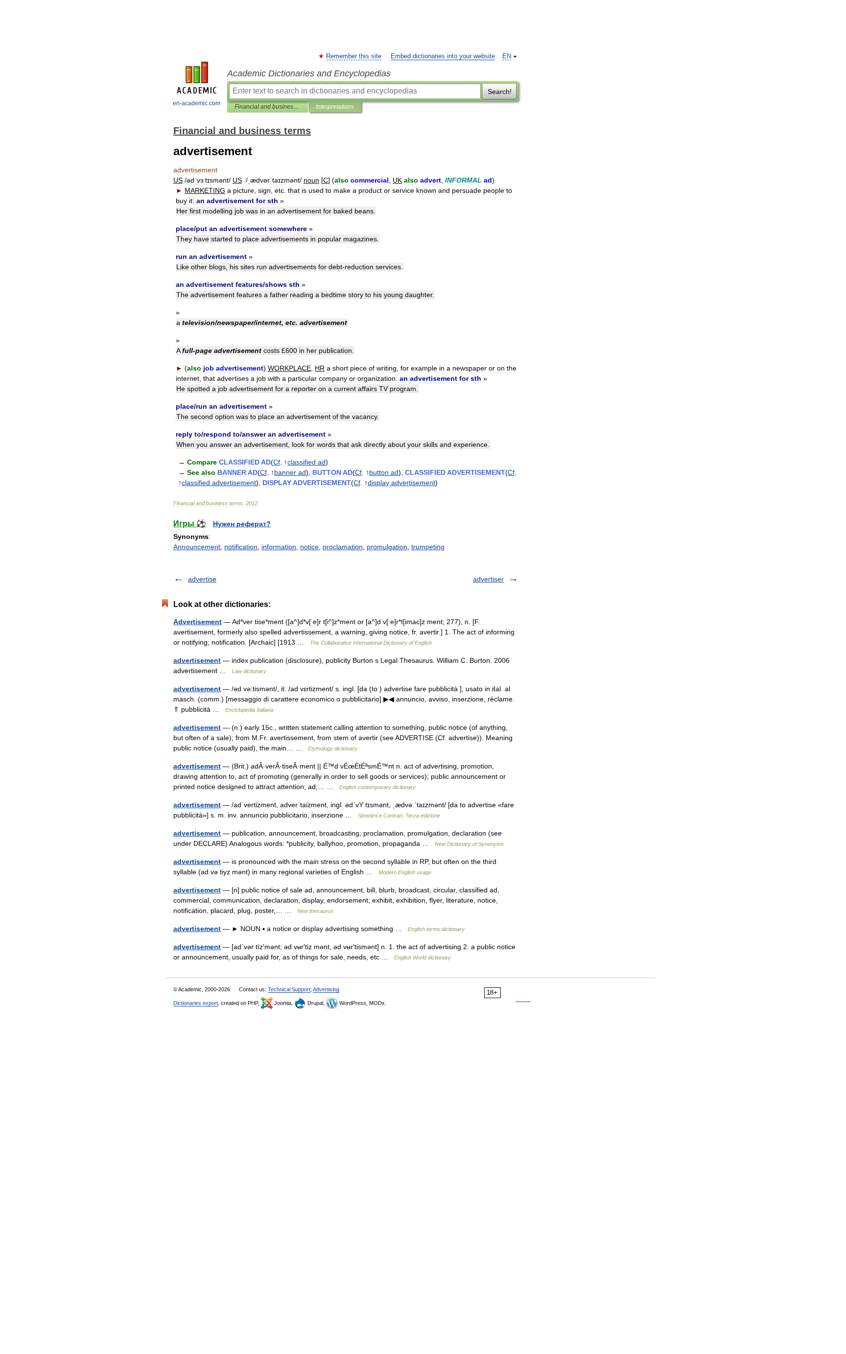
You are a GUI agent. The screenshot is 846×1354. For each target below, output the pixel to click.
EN (506, 56)
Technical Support (289, 989)
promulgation (387, 547)
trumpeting (428, 547)
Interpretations (335, 106)
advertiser (488, 579)
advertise (202, 579)
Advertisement (197, 622)
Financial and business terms (268, 106)
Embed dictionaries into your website (443, 56)
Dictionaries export (195, 1003)
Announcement (196, 547)
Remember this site (354, 56)
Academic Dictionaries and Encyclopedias (309, 73)
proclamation (343, 547)
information (278, 547)
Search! (500, 91)
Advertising (326, 989)
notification (241, 547)
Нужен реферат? (242, 524)
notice (309, 547)
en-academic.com (196, 103)
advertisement (197, 660)
